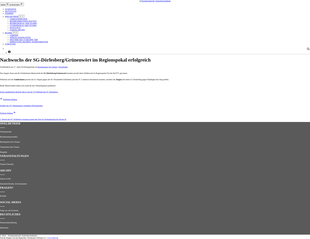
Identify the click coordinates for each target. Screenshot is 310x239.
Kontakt (3, 196)
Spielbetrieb (11, 17)
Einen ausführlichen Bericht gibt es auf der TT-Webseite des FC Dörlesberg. (29, 92)
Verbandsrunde (18, 19)
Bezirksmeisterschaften (23, 21)
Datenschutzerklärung (8, 223)
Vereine (14, 35)
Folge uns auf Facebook (9, 210)
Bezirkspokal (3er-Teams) (23, 23)
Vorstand (10, 44)
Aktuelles (10, 11)
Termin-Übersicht (6, 164)
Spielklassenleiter (20, 37)
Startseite (10, 9)
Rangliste (15, 28)
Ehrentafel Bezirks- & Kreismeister (29, 42)
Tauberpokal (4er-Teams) (23, 25)
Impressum (4, 228)
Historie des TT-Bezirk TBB (24, 40)
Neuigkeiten (63, 67)
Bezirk (8, 33)
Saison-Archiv (17, 30)
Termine (9, 13)
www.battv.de (52, 238)
